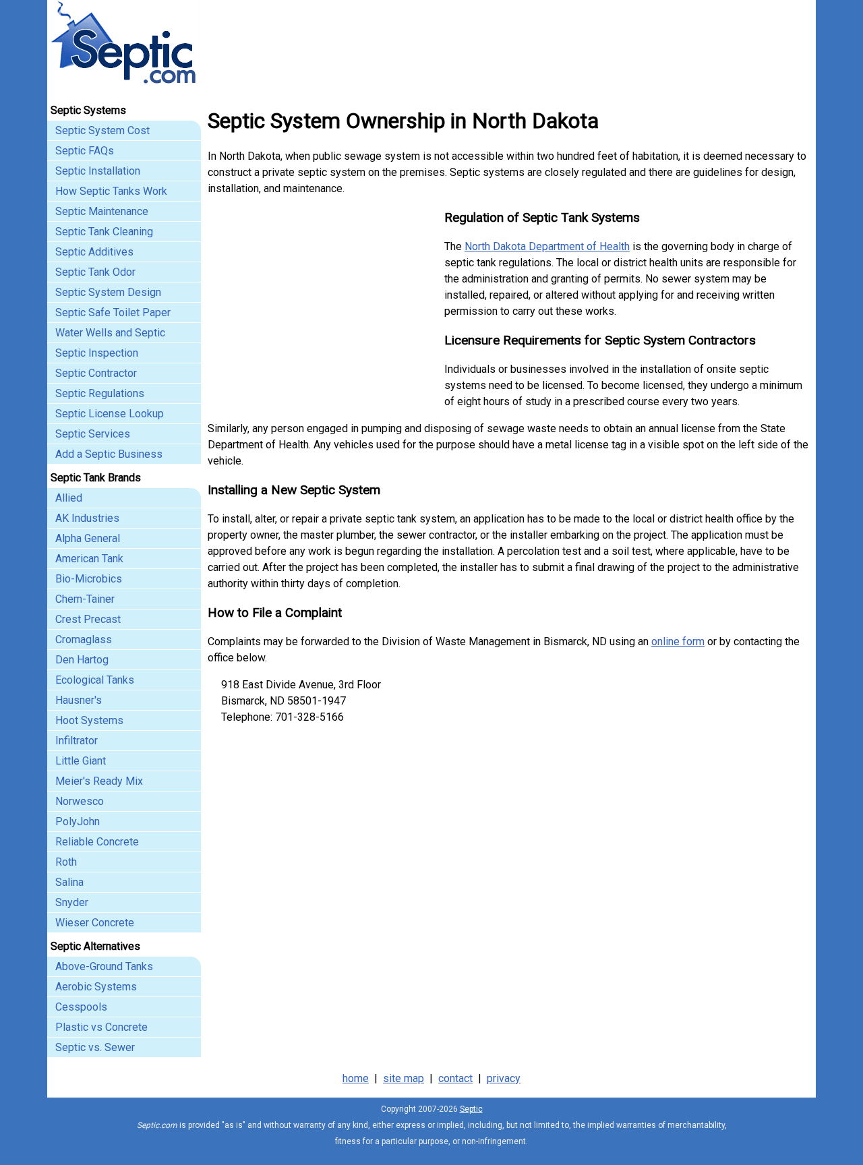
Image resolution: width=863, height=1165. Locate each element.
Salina (69, 882)
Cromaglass (83, 639)
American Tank (89, 558)
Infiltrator (76, 740)
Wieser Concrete (94, 922)
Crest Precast (88, 619)
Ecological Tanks (94, 680)
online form (678, 641)
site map (403, 1078)
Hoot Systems (89, 720)
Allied (68, 497)
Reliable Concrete (97, 841)
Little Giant (80, 760)
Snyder (71, 902)
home (356, 1078)
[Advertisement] (321, 310)
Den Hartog (82, 659)
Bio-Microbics (88, 578)
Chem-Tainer (85, 599)
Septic (471, 1109)
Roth (66, 862)
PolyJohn (77, 821)
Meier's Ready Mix (99, 781)
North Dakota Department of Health (547, 246)
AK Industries (87, 518)
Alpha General (87, 538)
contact (455, 1078)
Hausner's (78, 700)
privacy (503, 1078)
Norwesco (79, 801)
